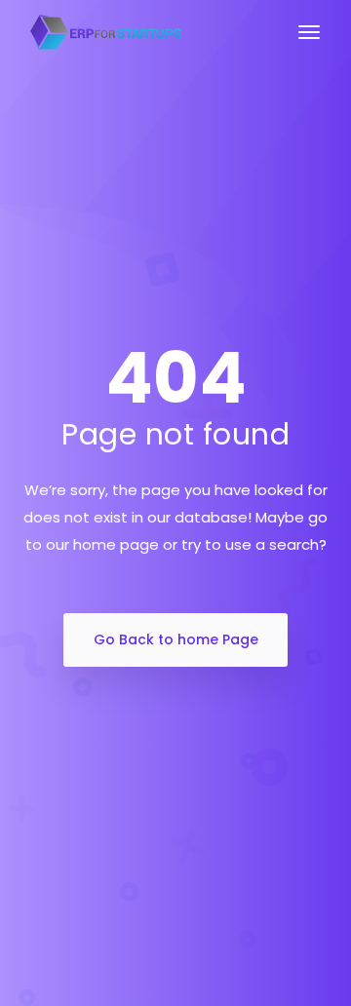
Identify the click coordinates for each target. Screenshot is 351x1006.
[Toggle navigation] (309, 41)
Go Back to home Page (176, 639)
